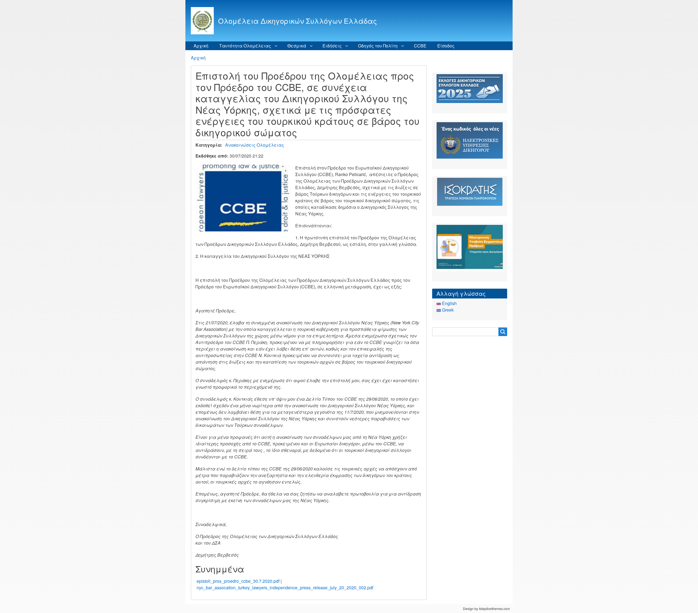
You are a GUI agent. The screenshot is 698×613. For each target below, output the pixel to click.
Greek (447, 310)
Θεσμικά (296, 46)
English (449, 303)
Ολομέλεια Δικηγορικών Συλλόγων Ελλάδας (297, 21)
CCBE (420, 46)
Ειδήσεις (332, 46)
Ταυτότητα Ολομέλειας (245, 46)
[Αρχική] (204, 20)
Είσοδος (446, 46)
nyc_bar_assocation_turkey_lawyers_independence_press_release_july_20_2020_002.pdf (285, 587)
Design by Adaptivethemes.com (486, 608)
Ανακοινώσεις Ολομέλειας (254, 145)
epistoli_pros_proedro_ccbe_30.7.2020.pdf (238, 581)
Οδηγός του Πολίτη (378, 46)
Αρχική (201, 46)
